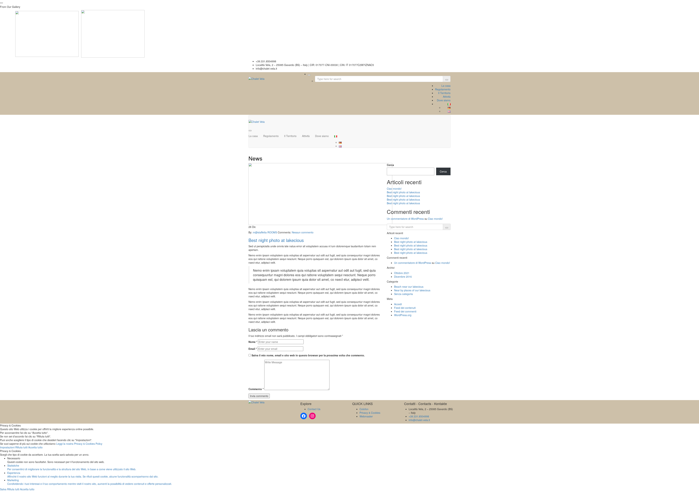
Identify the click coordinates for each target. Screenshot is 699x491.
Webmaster (366, 416)
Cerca (390, 165)
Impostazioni (7, 447)
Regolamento (443, 89)
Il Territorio (444, 93)
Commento (256, 389)
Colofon (364, 409)
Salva (3, 489)
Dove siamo (444, 100)
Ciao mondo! (394, 188)
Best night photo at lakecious (276, 240)
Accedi (398, 304)
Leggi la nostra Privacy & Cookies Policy (79, 443)
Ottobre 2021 (401, 273)
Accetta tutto (35, 447)
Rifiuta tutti (21, 447)
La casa (446, 85)
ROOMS (272, 232)
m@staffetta (260, 232)
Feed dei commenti (405, 311)
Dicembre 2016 (403, 276)
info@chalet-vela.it (419, 420)
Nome (252, 342)
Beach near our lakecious (408, 286)
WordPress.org (402, 315)
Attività (447, 96)
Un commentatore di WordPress (405, 218)
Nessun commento (302, 232)
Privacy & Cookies (370, 412)
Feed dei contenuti (405, 308)
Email (252, 349)
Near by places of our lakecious (412, 290)
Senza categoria (403, 294)
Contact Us (314, 409)
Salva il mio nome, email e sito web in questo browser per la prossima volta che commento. (308, 355)
